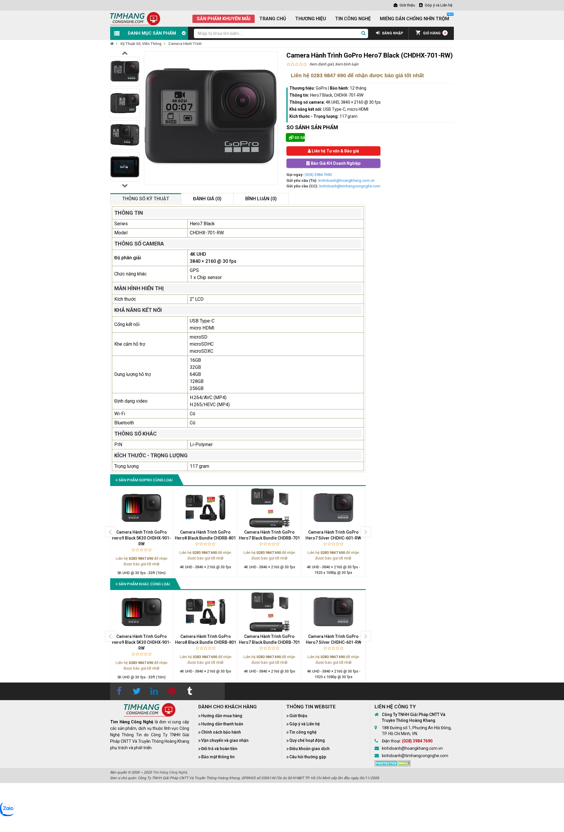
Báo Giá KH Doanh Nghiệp (335, 163)
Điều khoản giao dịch (309, 748)
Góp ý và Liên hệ (304, 724)
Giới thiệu (298, 715)
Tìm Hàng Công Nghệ (170, 772)
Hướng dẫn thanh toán (222, 724)
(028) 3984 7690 (318, 174)
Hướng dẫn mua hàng (221, 715)
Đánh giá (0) (207, 198)
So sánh (299, 137)
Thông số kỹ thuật (145, 198)
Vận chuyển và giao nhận (225, 740)
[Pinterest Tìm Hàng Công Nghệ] (171, 691)
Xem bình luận (346, 64)
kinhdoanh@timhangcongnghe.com (349, 186)
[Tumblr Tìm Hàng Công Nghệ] (189, 691)
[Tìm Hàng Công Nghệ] (135, 18)
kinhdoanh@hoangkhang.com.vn (346, 180)
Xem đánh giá (320, 64)
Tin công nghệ (303, 732)
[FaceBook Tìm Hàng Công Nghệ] (119, 691)
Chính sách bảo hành (221, 732)
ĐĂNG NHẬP (392, 33)
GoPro (321, 88)
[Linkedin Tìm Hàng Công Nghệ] (154, 691)
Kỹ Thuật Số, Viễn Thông (141, 43)
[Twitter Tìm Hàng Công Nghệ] (136, 691)
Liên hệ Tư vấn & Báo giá (335, 151)
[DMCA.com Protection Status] (393, 762)
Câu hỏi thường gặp (307, 756)
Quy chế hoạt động (307, 740)
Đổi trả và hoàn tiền (219, 748)
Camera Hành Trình (185, 43)
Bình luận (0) (261, 198)
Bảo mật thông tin (218, 756)
